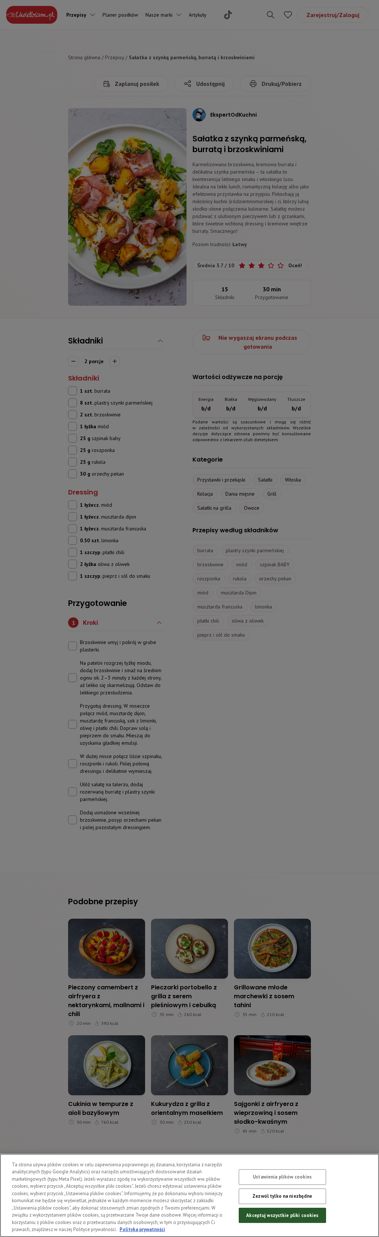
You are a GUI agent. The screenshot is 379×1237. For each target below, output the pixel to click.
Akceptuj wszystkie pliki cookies (282, 1215)
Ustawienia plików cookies (282, 1177)
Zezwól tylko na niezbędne (282, 1196)
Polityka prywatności (142, 1229)
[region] (189, 1195)
